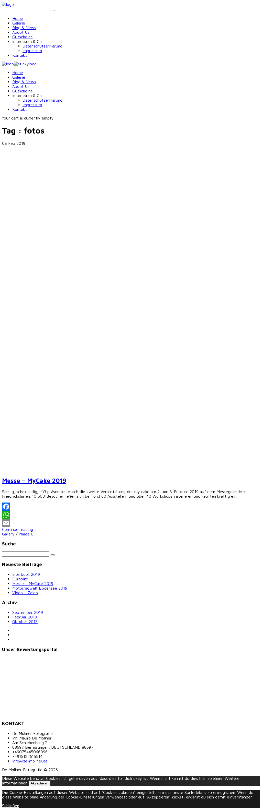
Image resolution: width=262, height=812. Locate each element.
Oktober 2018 (25, 621)
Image (24, 534)
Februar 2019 (24, 617)
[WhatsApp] (131, 515)
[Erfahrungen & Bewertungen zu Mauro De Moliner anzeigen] (26, 713)
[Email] (131, 523)
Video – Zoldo (25, 592)
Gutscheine (22, 36)
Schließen (10, 805)
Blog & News (24, 27)
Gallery (8, 534)
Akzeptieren (39, 783)
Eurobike (20, 579)
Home (17, 18)
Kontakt (19, 55)
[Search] (53, 10)
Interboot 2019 (26, 574)
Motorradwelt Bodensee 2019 (39, 588)
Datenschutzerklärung (42, 46)
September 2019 (27, 612)
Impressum (32, 50)
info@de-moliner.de (30, 761)
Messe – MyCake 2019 (34, 480)
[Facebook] (131, 507)
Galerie (18, 23)
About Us (20, 32)
